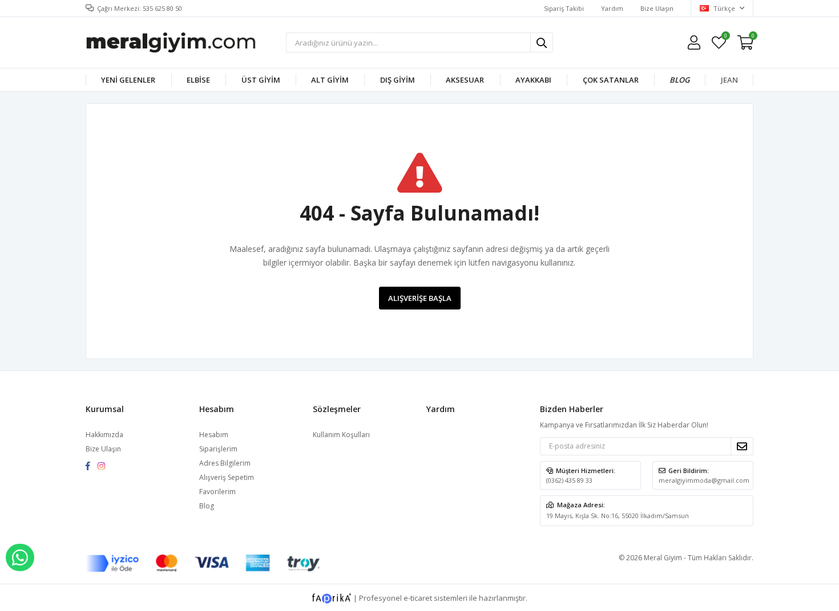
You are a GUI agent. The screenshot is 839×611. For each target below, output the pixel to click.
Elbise (198, 80)
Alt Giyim (330, 80)
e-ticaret (418, 597)
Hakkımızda (104, 434)
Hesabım (213, 434)
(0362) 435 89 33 (569, 480)
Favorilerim (725, 37)
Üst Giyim (260, 80)
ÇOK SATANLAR (611, 80)
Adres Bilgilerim (225, 463)
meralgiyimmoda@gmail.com (704, 480)
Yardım (612, 8)
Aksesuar (465, 80)
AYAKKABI (533, 80)
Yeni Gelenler (128, 80)
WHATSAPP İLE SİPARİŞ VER (20, 557)
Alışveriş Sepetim (226, 477)
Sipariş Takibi (564, 8)
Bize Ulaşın (656, 8)
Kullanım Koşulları (341, 434)
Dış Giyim (397, 80)
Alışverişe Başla (419, 298)
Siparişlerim (218, 449)
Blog (679, 80)
